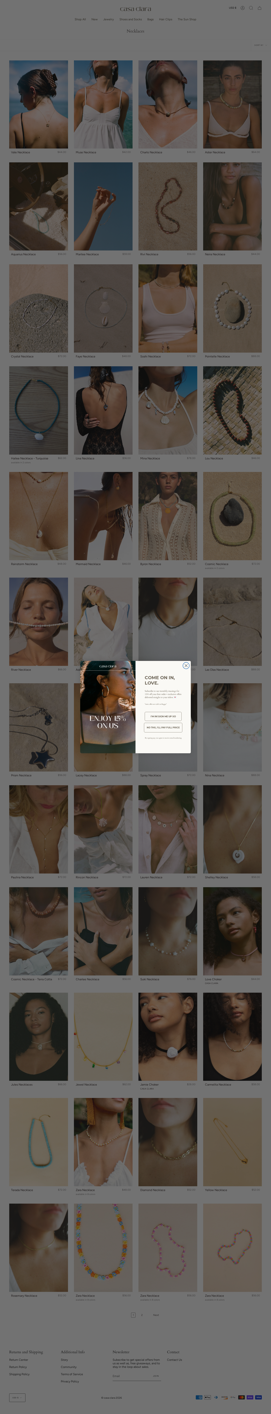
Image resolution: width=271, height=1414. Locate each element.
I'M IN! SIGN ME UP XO (163, 716)
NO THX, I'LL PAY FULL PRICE (163, 727)
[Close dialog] (186, 665)
